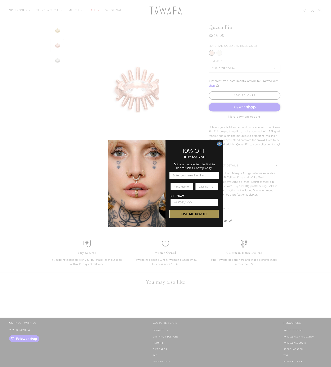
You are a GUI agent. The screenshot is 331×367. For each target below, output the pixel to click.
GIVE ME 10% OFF (194, 214)
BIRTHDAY (177, 195)
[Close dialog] (219, 144)
